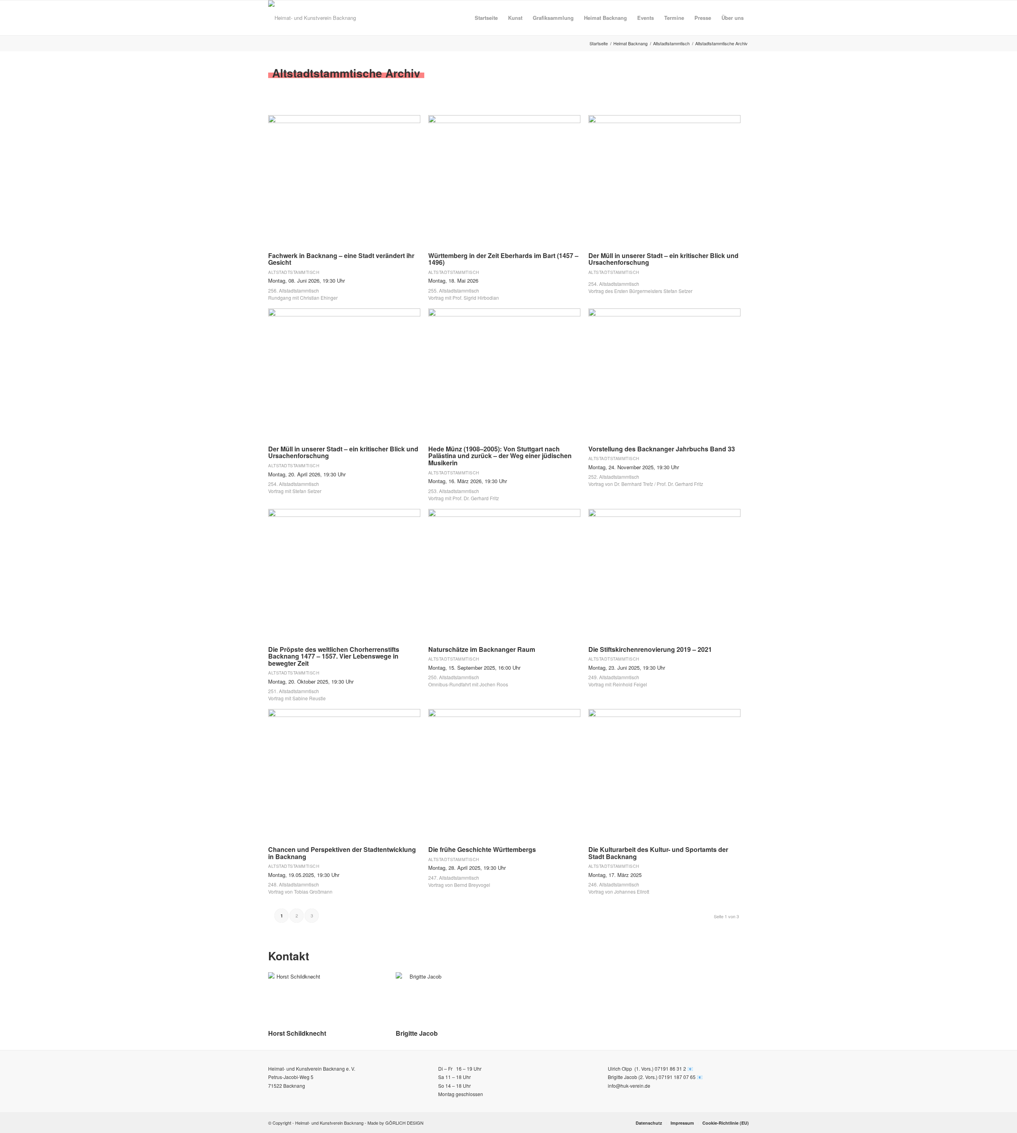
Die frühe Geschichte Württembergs (482, 849)
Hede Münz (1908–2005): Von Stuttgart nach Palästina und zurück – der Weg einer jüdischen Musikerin (500, 455)
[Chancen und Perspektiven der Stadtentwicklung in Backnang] (344, 773)
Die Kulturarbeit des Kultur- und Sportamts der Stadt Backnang (658, 853)
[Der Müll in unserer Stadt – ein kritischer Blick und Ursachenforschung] (664, 179)
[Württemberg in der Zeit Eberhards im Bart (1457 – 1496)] (504, 179)
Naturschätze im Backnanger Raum (481, 649)
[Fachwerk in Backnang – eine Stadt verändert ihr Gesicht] (344, 179)
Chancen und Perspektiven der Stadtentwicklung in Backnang (342, 853)
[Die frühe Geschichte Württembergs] (504, 773)
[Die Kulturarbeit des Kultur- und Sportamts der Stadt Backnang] (664, 773)
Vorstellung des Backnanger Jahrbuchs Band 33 (661, 448)
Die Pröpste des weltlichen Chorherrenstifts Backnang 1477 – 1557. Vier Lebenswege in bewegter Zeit (333, 656)
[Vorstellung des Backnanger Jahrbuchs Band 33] (664, 372)
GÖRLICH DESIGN (404, 1123)
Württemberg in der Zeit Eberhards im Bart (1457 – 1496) (503, 259)
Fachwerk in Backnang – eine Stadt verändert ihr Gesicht (341, 259)
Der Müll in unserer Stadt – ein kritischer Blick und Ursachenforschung (663, 259)
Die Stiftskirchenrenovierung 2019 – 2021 (650, 649)
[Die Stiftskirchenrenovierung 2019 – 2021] (664, 573)
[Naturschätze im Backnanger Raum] (504, 573)
